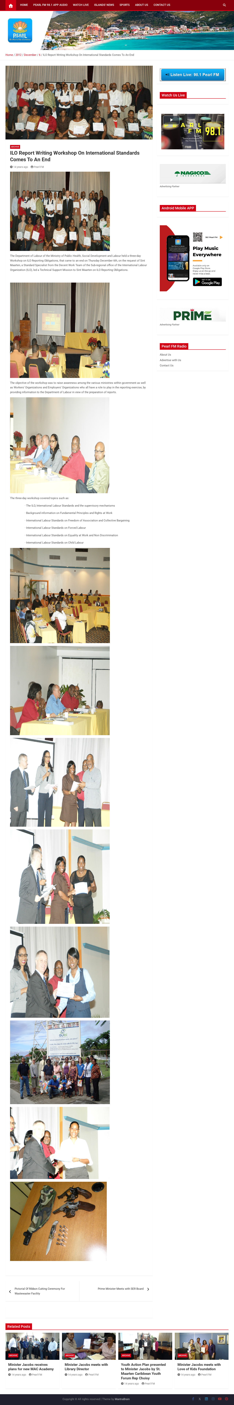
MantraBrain (122, 1399)
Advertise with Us (170, 360)
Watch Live (81, 5)
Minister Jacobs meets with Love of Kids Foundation (199, 1367)
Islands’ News (104, 5)
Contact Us (162, 5)
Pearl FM (39, 166)
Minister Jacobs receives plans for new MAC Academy (31, 1367)
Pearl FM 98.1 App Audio (50, 5)
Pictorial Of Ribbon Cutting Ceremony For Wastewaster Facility (40, 1291)
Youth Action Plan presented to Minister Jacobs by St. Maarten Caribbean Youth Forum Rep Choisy (143, 1371)
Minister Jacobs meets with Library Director (86, 1367)
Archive (15, 147)
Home (24, 5)
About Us (141, 5)
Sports (125, 5)
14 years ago (20, 166)
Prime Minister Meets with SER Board (121, 1288)
